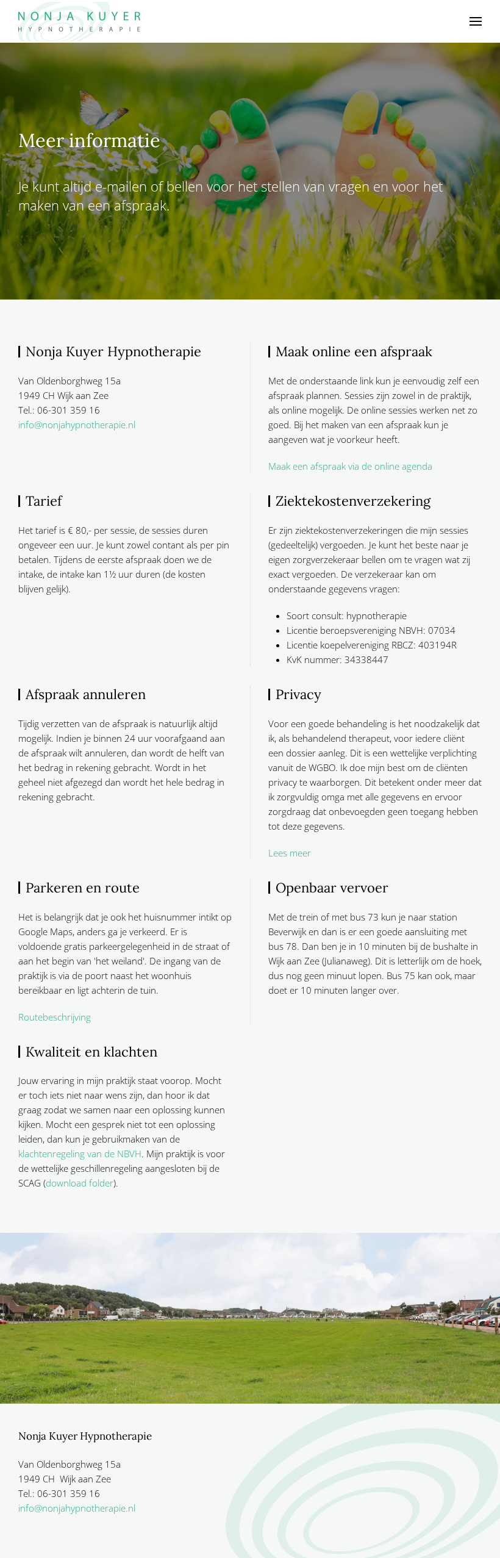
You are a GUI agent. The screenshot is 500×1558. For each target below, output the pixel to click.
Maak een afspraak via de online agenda (350, 466)
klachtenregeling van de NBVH (79, 1153)
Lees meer (289, 853)
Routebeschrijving (54, 1017)
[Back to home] (79, 21)
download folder (79, 1183)
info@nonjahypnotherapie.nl (76, 424)
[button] (476, 21)
